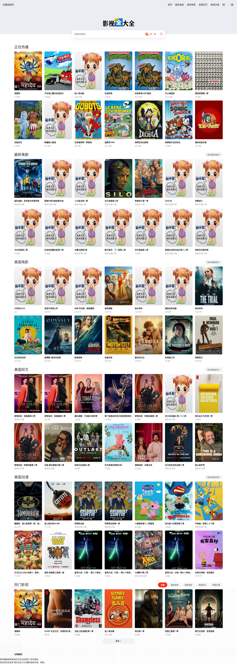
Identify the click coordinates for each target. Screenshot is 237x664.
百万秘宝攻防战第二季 (174, 465)
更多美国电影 (213, 262)
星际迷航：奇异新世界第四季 (26, 201)
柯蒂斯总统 (79, 523)
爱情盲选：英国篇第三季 (24, 416)
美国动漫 (215, 4)
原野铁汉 (199, 357)
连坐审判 (199, 308)
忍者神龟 (108, 93)
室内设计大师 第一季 (204, 416)
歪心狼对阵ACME (52, 523)
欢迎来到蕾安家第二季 (54, 250)
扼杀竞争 (139, 308)
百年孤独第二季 (141, 250)
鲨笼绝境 (78, 357)
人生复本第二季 (81, 201)
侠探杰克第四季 (201, 250)
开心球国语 (170, 93)
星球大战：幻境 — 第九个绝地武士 (88, 572)
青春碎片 (199, 201)
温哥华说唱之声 (51, 308)
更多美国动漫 (213, 477)
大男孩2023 (19, 308)
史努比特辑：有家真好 (204, 572)
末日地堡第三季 (111, 201)
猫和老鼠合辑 (201, 142)
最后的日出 (139, 357)
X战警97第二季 (141, 572)
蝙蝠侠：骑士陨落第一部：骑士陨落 (28, 523)
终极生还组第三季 (82, 465)
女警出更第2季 (80, 250)
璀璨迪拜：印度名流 (143, 465)
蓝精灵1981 (110, 142)
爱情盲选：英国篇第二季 (55, 416)
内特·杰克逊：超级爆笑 (84, 308)
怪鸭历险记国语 (141, 142)
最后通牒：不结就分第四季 (86, 416)
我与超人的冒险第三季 (174, 523)
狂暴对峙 (108, 357)
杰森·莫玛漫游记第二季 (54, 465)
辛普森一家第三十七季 (204, 523)
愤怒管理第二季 (201, 93)
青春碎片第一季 (141, 201)
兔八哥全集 (79, 93)
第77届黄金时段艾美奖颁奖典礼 (118, 416)
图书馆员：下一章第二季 (115, 250)
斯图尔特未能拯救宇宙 (54, 201)
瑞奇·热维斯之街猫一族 (54, 572)
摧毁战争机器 (171, 308)
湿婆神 (17, 93)
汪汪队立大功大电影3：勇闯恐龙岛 (28, 572)
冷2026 (168, 201)
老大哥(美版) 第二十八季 (175, 416)
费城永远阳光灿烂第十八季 (176, 250)
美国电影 (191, 4)
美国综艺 (203, 4)
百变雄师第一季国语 (83, 142)
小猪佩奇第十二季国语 (144, 523)
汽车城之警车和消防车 (54, 93)
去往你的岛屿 (20, 357)
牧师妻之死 (170, 357)
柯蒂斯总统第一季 (112, 523)
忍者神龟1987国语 (143, 93)
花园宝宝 (18, 142)
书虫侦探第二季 (21, 250)
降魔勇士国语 (50, 142)
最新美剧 (179, 4)
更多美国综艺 (213, 370)
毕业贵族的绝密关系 (113, 465)
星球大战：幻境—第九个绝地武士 (179, 572)
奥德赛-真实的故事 (52, 357)
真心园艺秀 (200, 465)
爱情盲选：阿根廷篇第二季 (146, 416)
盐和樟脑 (108, 308)
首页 (170, 4)
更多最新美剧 (213, 155)
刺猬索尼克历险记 (172, 142)
